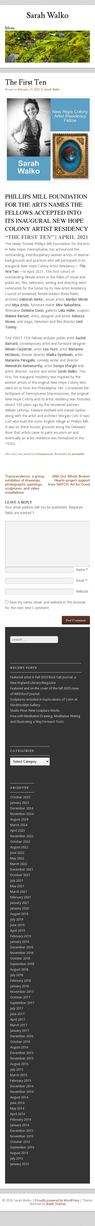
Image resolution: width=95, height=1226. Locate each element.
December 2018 (21, 947)
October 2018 (20, 958)
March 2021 (18, 892)
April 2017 (17, 1019)
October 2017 (20, 997)
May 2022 (17, 858)
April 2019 (17, 930)
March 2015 (18, 1075)
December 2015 (21, 1053)
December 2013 (21, 1131)
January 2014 (19, 1125)
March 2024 (18, 825)
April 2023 (17, 830)
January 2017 (19, 1030)
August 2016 (19, 1047)
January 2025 (19, 803)
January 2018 (19, 986)
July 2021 (16, 880)
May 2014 (17, 1108)
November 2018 (21, 953)
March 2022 (18, 864)
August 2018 (19, 969)
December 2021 (21, 869)
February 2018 (20, 980)
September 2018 (22, 964)
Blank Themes (56, 1204)
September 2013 (22, 1147)
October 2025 (20, 797)
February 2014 (20, 1119)
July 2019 (16, 919)
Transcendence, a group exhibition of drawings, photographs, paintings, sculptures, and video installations (24, 484)
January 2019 (19, 942)
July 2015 (16, 1069)
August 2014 (19, 1097)
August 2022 (19, 847)
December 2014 (21, 1086)
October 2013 (20, 1142)
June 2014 (17, 1103)
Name (82, 570)
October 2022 (20, 842)
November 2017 (21, 992)
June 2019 (17, 925)
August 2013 (19, 1153)
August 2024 (19, 819)
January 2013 (19, 1164)
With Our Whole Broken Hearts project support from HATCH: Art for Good (69, 480)
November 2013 (21, 1136)
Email (81, 581)
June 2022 (17, 853)
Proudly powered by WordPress (57, 1200)
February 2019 (20, 936)
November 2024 (21, 814)
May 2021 (17, 886)
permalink (78, 454)
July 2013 (16, 1158)
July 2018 (16, 975)
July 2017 (16, 1008)
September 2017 (22, 1003)
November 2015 (21, 1058)
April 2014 (17, 1114)
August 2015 (19, 1064)
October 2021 (20, 875)
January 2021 (19, 903)
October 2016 (20, 1042)
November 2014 (21, 1092)
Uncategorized (44, 454)
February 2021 (20, 897)
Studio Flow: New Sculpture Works (35, 710)
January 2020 (19, 908)
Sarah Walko (47, 15)
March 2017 (18, 1025)
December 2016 (21, 1036)
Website (82, 591)
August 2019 (19, 914)
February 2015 (20, 1081)
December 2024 (21, 808)
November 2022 (21, 836)
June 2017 (17, 1014)
